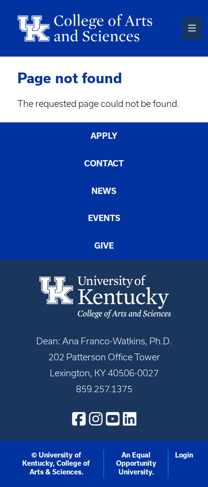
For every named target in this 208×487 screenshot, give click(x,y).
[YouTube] (112, 419)
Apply (104, 136)
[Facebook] (79, 419)
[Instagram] (96, 419)
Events (104, 218)
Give (104, 245)
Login (184, 455)
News (104, 191)
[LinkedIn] (129, 419)
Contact (104, 163)
